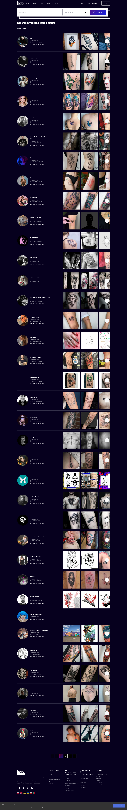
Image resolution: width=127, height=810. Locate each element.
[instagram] (28, 788)
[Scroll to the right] (107, 41)
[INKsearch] (20, 3)
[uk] (28, 793)
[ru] (31, 793)
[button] (82, 3)
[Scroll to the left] (66, 41)
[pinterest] (32, 788)
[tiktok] (19, 788)
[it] (34, 793)
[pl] (18, 793)
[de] (24, 793)
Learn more (93, 807)
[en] (21, 793)
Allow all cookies (119, 805)
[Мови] (82, 3)
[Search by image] (86, 12)
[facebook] (23, 788)
